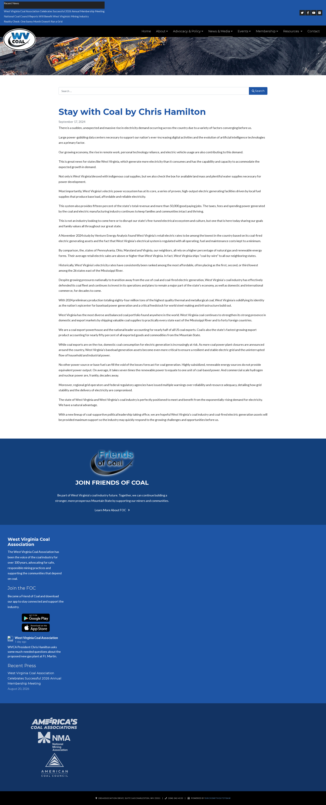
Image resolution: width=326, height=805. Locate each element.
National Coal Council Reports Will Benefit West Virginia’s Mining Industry (46, 16)
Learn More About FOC (110, 510)
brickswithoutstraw (218, 798)
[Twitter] (302, 12)
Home (146, 31)
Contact (313, 31)
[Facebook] (308, 12)
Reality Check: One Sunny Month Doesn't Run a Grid (33, 21)
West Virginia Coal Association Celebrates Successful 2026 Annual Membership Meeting (54, 11)
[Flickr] (319, 12)
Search (260, 91)
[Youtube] (313, 12)
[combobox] (154, 91)
